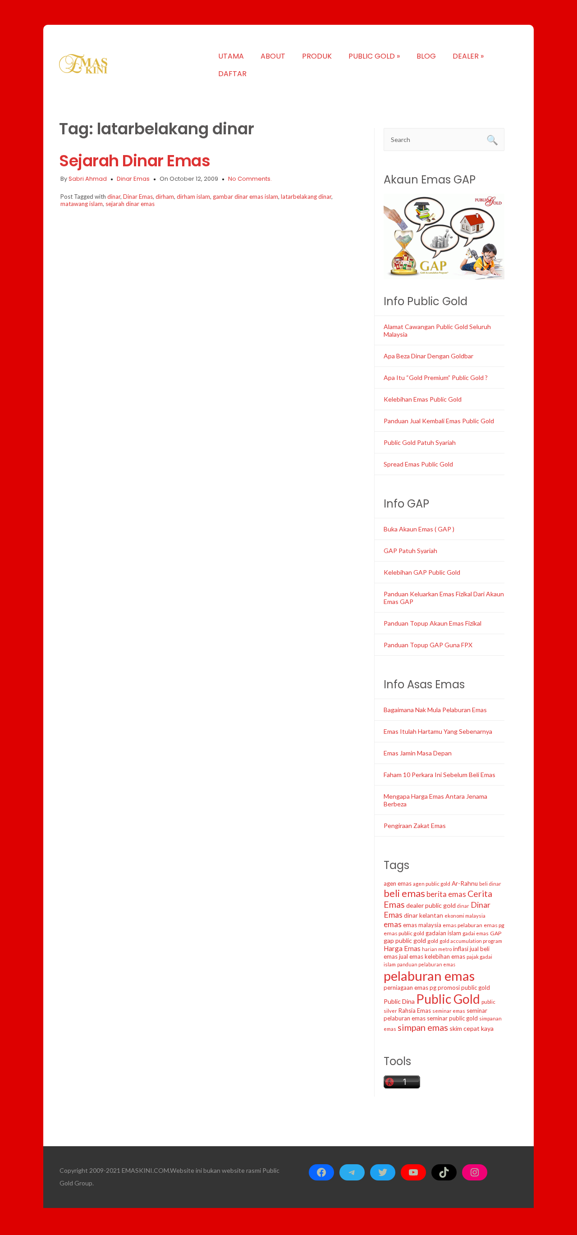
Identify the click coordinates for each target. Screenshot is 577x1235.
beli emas (404, 893)
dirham (165, 196)
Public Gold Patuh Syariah (420, 442)
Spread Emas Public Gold (418, 464)
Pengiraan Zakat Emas (415, 825)
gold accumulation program (471, 941)
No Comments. (250, 178)
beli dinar (490, 884)
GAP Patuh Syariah (410, 550)
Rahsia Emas (414, 1010)
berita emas (446, 894)
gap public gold (405, 940)
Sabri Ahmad (88, 178)
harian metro (437, 949)
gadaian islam (443, 933)
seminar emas (448, 1011)
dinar (113, 196)
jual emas (411, 956)
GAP (495, 933)
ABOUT (273, 56)
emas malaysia (422, 925)
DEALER (468, 56)
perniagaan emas (406, 987)
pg (433, 987)
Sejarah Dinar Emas (134, 161)
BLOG (426, 56)
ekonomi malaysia (464, 916)
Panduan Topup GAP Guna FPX (428, 645)
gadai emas (476, 933)
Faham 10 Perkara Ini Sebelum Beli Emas (439, 774)
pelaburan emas (429, 975)
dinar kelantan (423, 915)
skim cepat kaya (471, 1028)
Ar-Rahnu (465, 883)
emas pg (494, 925)
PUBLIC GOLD (374, 56)
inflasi (460, 948)
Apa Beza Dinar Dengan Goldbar (428, 356)
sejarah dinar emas (130, 203)
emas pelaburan (462, 925)
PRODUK (317, 56)
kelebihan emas (445, 956)
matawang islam (81, 203)
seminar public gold (452, 1018)
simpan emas (423, 1027)
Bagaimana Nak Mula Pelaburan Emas (435, 710)
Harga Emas (402, 948)
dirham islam (193, 196)
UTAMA (231, 56)
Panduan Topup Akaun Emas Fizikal (432, 623)
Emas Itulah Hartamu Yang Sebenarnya (438, 731)
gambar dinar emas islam (245, 196)
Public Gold (448, 998)
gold (432, 941)
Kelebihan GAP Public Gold (422, 572)
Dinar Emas (133, 178)
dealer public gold (431, 905)
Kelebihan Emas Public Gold (423, 399)
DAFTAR (232, 74)
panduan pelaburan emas (426, 964)
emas (393, 924)
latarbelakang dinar (306, 196)
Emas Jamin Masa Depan (418, 753)
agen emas (398, 883)
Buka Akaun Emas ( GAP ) (419, 529)
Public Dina (399, 1001)
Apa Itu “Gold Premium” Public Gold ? (436, 377)
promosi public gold (464, 987)
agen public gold (431, 884)
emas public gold (404, 933)
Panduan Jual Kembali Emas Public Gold (439, 421)
